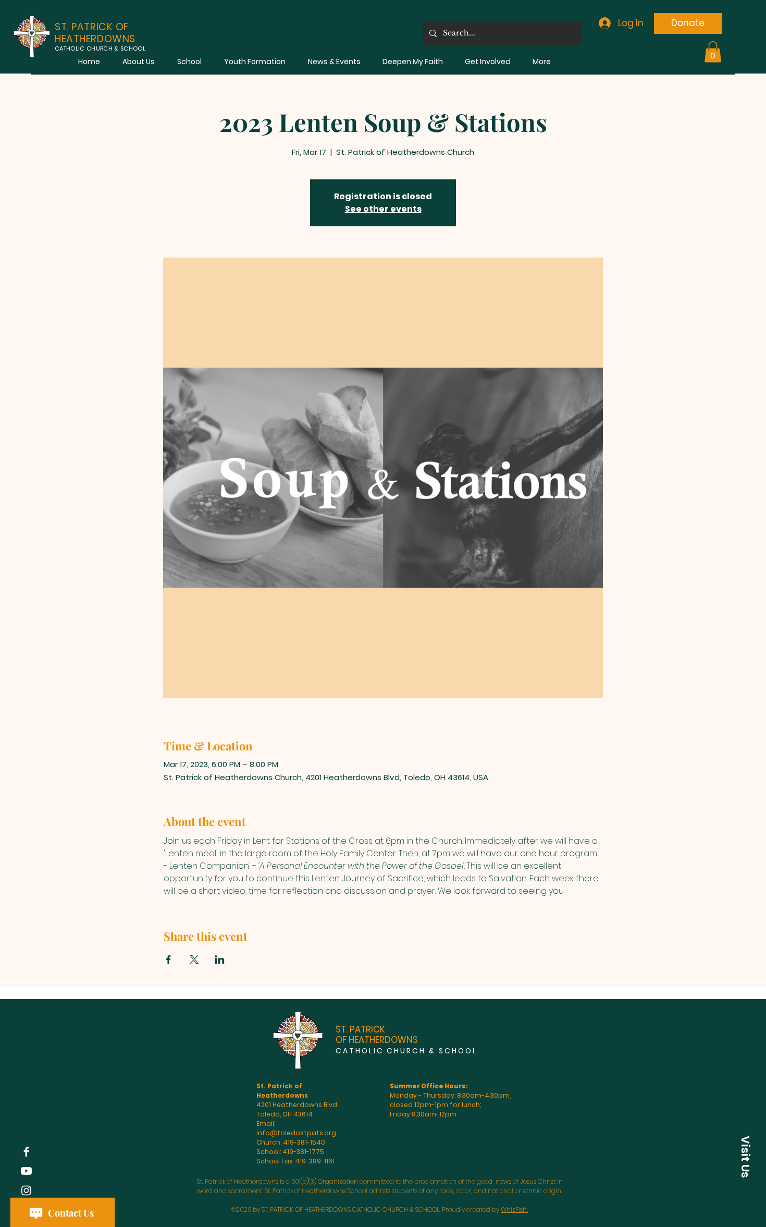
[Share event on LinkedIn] (220, 959)
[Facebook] (26, 1151)
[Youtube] (26, 1170)
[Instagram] (26, 1190)
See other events (383, 209)
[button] (138, 62)
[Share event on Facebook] (169, 959)
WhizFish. (514, 1209)
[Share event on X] (194, 959)
